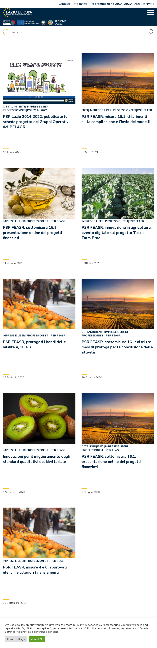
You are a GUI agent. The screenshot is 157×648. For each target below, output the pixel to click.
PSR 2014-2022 (37, 110)
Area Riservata (144, 4)
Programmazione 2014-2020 (110, 4)
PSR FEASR (144, 110)
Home (14, 32)
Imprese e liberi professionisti (26, 108)
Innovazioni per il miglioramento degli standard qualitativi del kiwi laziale (36, 459)
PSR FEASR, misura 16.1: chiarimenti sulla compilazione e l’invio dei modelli (116, 119)
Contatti (64, 4)
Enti (22, 106)
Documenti (79, 4)
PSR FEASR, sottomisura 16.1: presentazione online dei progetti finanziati (32, 232)
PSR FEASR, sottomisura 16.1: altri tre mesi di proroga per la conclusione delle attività (117, 347)
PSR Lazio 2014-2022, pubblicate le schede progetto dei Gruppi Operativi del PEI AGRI (36, 122)
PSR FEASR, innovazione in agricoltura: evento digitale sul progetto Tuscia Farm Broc (117, 232)
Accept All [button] (37, 639)
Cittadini (10, 106)
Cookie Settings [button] (16, 639)
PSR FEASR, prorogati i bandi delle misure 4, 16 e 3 (34, 344)
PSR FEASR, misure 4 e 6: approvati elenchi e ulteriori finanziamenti (35, 570)
